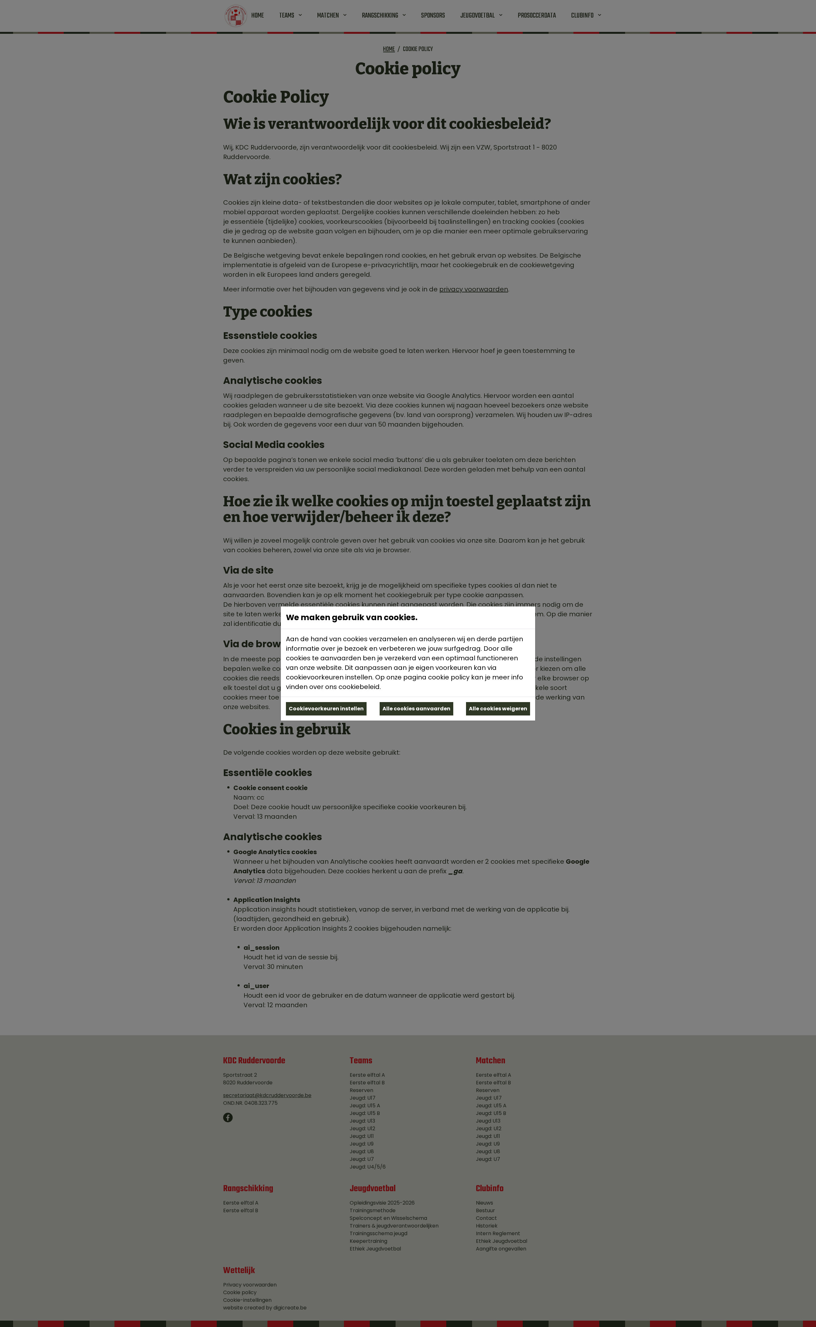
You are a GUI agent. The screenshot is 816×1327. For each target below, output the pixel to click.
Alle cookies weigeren (498, 708)
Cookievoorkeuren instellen (326, 708)
